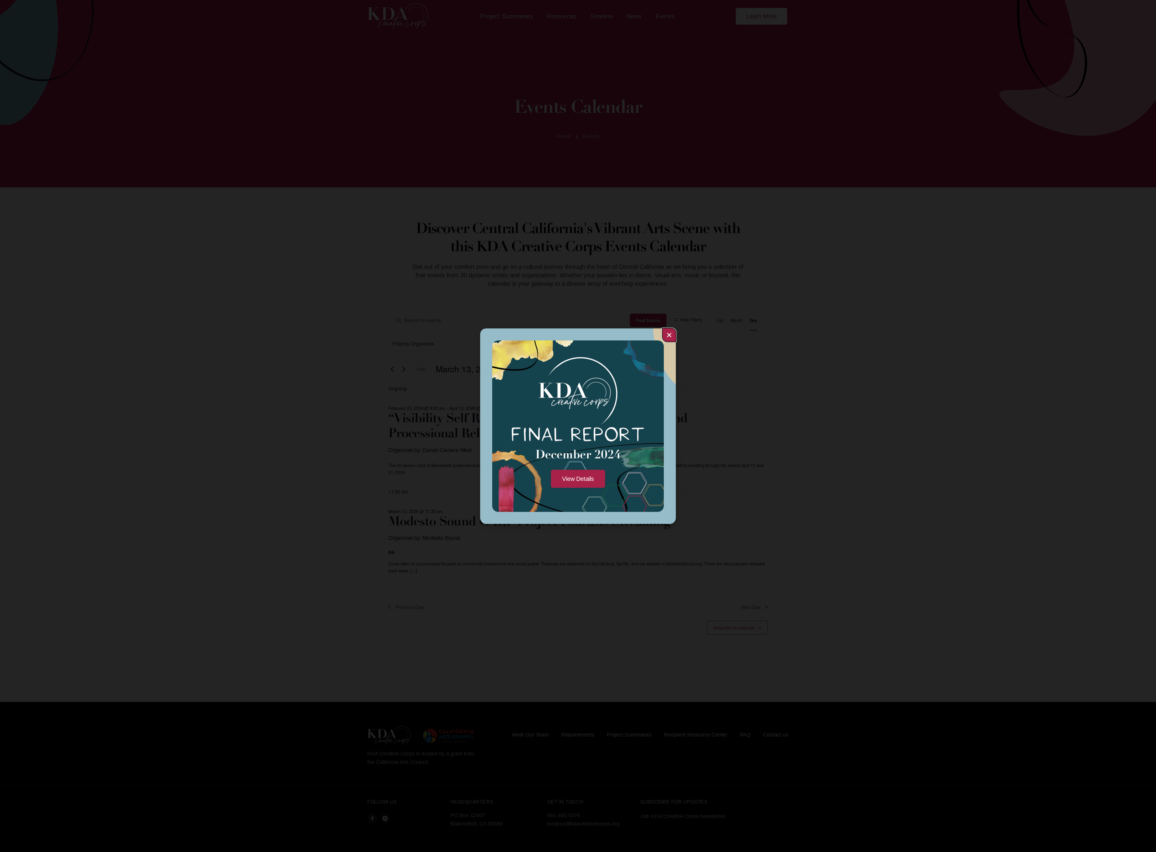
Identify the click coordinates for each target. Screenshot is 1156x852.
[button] (669, 335)
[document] (578, 426)
